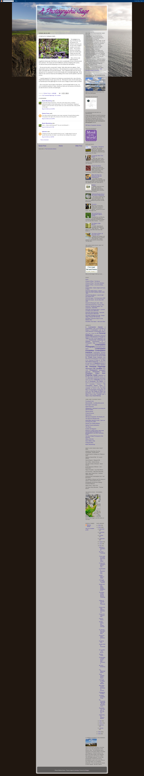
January (101, 728)
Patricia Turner (46, 113)
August (101, 541)
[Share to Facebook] (66, 93)
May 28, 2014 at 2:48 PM (48, 137)
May (100, 545)
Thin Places (88, 427)
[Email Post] (59, 93)
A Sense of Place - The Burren (93, 281)
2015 (99, 525)
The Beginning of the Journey (99, 382)
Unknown (44, 131)
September (102, 538)
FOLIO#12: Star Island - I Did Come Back (95, 321)
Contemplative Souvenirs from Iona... (102, 571)
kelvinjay (77, 770)
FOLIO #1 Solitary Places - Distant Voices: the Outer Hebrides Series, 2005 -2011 (95, 292)
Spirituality (97, 379)
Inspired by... (95, 361)
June (100, 543)
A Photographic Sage (63, 12)
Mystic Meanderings (90, 444)
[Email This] (62, 93)
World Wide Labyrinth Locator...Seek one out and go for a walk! (95, 421)
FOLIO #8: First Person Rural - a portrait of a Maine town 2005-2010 (95, 310)
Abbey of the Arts (90, 439)
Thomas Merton (92, 394)
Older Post (78, 146)
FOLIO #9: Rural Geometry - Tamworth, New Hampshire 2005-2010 (95, 313)
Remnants (91, 376)
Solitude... (94, 185)
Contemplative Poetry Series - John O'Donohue (102, 660)
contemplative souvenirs (99, 352)
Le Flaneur (101, 361)
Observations (89, 368)
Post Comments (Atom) (50, 148)
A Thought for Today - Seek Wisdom (102, 681)
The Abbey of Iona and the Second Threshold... (102, 595)
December (101, 529)
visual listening (97, 395)
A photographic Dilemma (99, 335)
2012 (99, 733)
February (101, 724)
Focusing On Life (90, 401)
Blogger (87, 770)
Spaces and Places (90, 379)
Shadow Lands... (101, 655)
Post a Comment (45, 139)
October (101, 535)
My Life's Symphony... (102, 666)
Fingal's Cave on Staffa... (101, 577)
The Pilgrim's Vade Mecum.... (96, 224)
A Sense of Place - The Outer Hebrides (95, 283)
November (101, 532)
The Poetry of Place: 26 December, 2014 (97, 234)
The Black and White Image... (102, 697)
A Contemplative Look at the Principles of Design (95, 329)
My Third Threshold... (102, 553)
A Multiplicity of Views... (102, 693)
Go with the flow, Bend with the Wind (102, 631)
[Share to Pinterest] (68, 93)
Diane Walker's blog (90, 440)
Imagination (91, 360)
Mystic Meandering (47, 100)
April (100, 721)
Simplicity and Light (98, 378)
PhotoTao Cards (92, 375)
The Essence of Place (95, 388)
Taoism (101, 379)
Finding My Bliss (89, 442)
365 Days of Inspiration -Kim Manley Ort (95, 416)
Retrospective (97, 376)
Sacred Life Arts (89, 411)
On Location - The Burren (98, 146)
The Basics (99, 381)
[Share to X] (65, 93)
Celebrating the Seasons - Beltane (102, 716)
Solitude (103, 378)
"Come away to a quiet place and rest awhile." (102, 559)
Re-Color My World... (97, 165)
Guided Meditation (97, 357)
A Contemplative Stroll (99, 331)
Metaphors (97, 363)
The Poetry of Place (97, 391)
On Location (58, 95)
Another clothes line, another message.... (102, 624)
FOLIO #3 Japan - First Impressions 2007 (95, 298)
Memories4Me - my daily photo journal (95, 403)
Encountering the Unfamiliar (92, 354)
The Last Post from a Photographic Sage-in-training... (97, 214)
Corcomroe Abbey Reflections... (102, 637)
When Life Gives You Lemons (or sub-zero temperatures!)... (97, 176)
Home (61, 146)
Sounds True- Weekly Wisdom (93, 423)
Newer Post (42, 146)
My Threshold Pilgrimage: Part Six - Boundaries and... (102, 703)
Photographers (94, 370)
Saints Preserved (90, 406)
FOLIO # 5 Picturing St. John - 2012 (94, 303)
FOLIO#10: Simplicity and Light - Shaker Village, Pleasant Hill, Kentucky (95, 316)
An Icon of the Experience (96, 338)
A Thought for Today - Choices (102, 581)
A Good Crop (94, 333)
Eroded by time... (101, 641)
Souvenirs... (94, 204)
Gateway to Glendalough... (102, 548)
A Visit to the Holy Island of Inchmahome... (102, 610)
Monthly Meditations (101, 364)
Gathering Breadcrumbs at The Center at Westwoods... (98, 194)
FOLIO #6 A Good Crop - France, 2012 (95, 304)
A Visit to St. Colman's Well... (102, 615)
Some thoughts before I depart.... (101, 676)
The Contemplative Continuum (93, 384)
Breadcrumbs (92, 340)
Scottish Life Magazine (91, 428)
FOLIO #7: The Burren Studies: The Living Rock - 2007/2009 (94, 307)
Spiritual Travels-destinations (92, 425)
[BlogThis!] (63, 93)
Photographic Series (99, 371)
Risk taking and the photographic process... (102, 688)
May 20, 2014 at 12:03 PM (48, 109)
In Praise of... (97, 360)
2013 (99, 731)
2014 (99, 527)
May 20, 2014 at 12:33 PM (48, 118)
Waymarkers (88, 415)
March (101, 723)
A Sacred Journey (90, 413)
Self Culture (90, 378)
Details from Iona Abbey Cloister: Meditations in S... (102, 587)
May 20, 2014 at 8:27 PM (48, 127)
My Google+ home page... (92, 404)
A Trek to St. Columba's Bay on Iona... (102, 565)
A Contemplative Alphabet (94, 327)
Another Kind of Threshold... (102, 646)
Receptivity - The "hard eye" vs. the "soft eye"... (102, 710)
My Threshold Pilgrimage (48, 95)
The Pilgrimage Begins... (102, 671)
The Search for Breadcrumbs (92, 418)
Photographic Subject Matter (95, 373)
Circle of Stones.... (102, 619)
